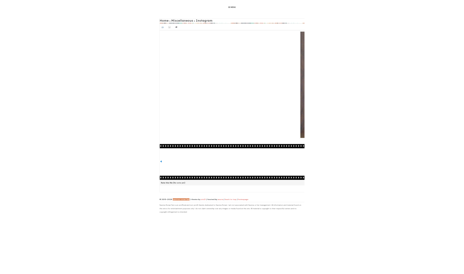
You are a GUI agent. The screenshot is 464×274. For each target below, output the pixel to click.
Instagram (195, 20)
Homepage (243, 199)
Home (163, 20)
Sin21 (203, 199)
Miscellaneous (177, 20)
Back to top (230, 199)
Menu (233, 7)
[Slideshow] (177, 26)
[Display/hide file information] (170, 26)
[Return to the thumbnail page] (163, 26)
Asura (220, 199)
